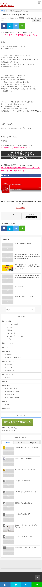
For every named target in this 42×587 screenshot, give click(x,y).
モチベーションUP (13, 391)
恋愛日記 (21, 18)
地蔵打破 (9, 330)
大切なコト (10, 370)
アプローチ (10, 339)
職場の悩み (10, 394)
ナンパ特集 (7, 321)
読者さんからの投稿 (13, 397)
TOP (3, 11)
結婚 (5, 401)
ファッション (8, 374)
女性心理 (7, 351)
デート (6, 347)
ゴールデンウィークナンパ (15, 336)
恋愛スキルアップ (10, 361)
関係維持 (9, 354)
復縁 (5, 381)
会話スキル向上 (12, 364)
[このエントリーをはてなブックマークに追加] (26, 584)
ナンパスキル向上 (12, 324)
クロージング (11, 333)
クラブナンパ (11, 327)
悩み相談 (7, 385)
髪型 (8, 377)
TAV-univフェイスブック (10, 428)
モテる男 (9, 367)
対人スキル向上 (12, 388)
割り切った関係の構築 (14, 357)
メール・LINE (8, 343)
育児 (8, 404)
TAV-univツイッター (8, 430)
